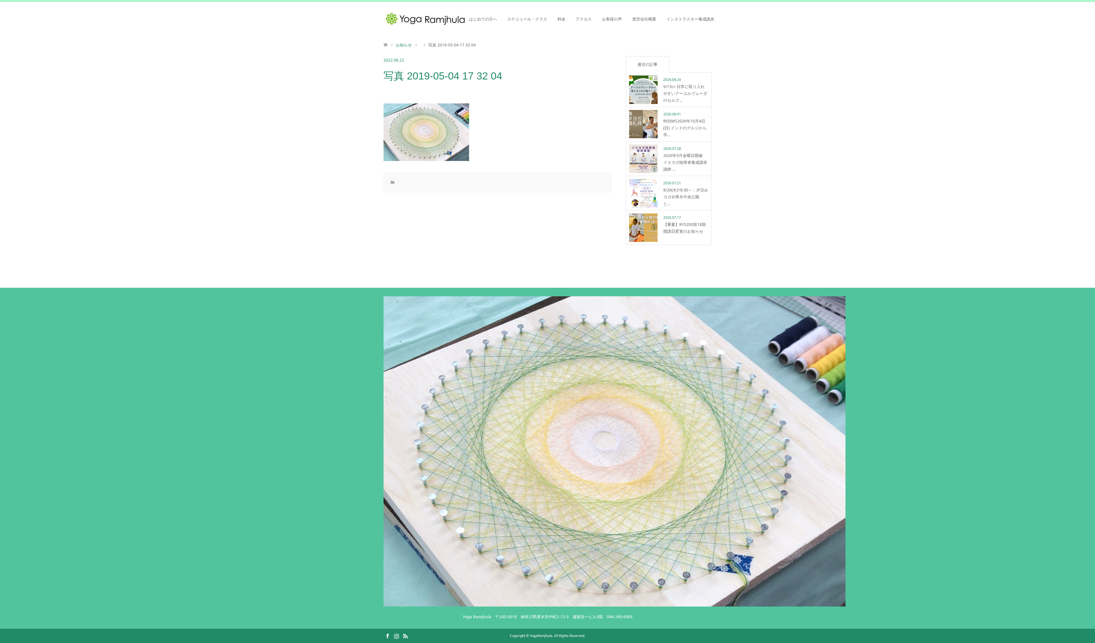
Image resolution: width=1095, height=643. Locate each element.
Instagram (396, 635)
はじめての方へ (483, 19)
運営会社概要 (644, 19)
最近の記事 (648, 64)
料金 (561, 19)
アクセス (584, 19)
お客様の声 (612, 19)
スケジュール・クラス (527, 19)
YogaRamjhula (541, 635)
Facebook (387, 635)
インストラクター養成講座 (690, 19)
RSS (405, 635)
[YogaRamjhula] (614, 604)
